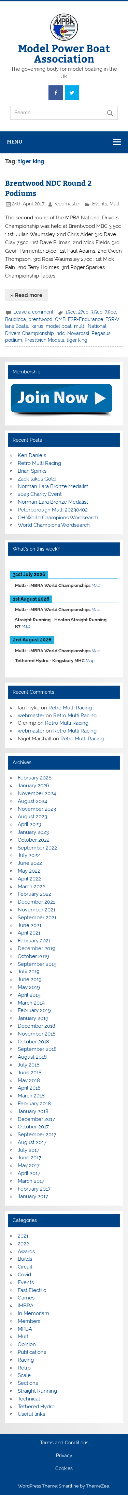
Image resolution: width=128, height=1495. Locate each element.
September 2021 (37, 917)
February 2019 (34, 1010)
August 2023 (32, 816)
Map (95, 585)
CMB (60, 319)
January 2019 (33, 1018)
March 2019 (31, 1003)
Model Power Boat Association (64, 53)
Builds (25, 1259)
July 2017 (28, 1150)
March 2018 (31, 1096)
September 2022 (37, 848)
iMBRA (25, 1306)
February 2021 (34, 941)
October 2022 (33, 840)
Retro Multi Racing (39, 463)
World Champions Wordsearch (54, 525)
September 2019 (37, 964)
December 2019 (36, 948)
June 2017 (29, 1158)
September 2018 (37, 1049)
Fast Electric (32, 1290)
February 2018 (34, 1104)
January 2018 (33, 1111)
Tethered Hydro (36, 1407)
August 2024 (32, 801)
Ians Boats (16, 326)
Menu (15, 141)
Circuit (25, 1267)
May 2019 (29, 987)
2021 (23, 1236)
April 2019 (29, 995)
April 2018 (29, 1088)
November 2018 (37, 1034)
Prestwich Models (44, 340)
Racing (26, 1360)
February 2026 (35, 778)
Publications (32, 1352)
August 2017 (32, 1142)
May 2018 (29, 1080)
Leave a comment (33, 312)
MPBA (25, 1329)
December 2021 (36, 902)
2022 (23, 1244)
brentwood (40, 319)
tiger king (77, 340)
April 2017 (29, 1173)
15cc (71, 312)
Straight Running (37, 1391)
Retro (24, 1368)
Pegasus (101, 333)
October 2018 (33, 1042)
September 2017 (37, 1134)
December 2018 (36, 1026)
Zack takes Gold (37, 479)
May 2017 (29, 1165)
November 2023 (37, 809)
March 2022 (31, 887)
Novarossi (78, 333)
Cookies (64, 1468)
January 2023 (33, 832)
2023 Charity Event (40, 494)
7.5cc (110, 312)
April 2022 (29, 879)
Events (99, 203)
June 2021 (29, 925)
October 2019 (33, 956)
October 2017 (33, 1127)
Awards (26, 1251)
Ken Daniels (32, 455)
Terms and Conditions (64, 1443)
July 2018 (29, 1065)
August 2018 (32, 1057)
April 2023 (29, 824)
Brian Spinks (32, 471)
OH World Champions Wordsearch (58, 518)
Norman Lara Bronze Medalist (53, 486)
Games (26, 1298)
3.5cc (96, 312)
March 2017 (31, 1181)
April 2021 (29, 933)
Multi (115, 203)
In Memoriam (33, 1313)
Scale (24, 1375)
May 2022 (29, 871)
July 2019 (29, 972)
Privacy (64, 1456)
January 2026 (33, 786)
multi (79, 326)
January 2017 (33, 1196)
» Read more (26, 295)
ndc (60, 333)
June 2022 (30, 863)
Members (29, 1321)
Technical (29, 1399)
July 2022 (29, 855)
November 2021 (36, 910)
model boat (59, 326)
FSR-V (112, 319)
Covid (24, 1275)
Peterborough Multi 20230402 (53, 510)
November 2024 (37, 793)
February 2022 (34, 894)
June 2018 (30, 1073)
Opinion (27, 1344)
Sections (28, 1383)
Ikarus (36, 326)
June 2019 (30, 979)
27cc (83, 312)
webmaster (67, 203)
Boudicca (15, 319)
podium (13, 340)
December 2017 (36, 1119)
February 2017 (34, 1189)
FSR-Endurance (85, 319)
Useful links (31, 1414)
